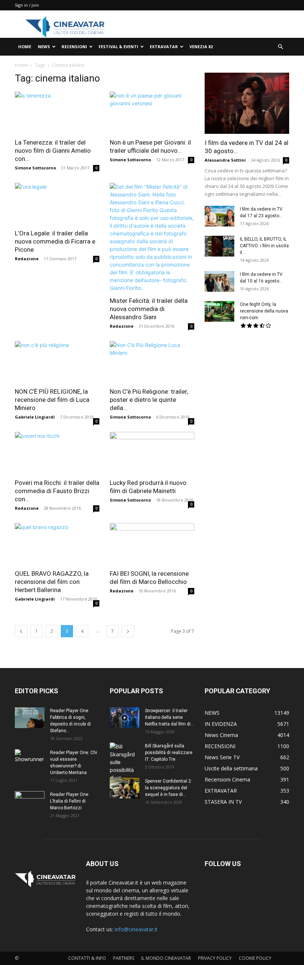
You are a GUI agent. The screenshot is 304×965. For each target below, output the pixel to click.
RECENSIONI (74, 46)
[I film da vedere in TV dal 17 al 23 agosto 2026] (219, 216)
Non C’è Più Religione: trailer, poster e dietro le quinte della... (149, 400)
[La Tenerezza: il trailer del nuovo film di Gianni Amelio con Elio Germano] (57, 112)
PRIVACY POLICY (215, 958)
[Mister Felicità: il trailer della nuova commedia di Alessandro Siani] (152, 237)
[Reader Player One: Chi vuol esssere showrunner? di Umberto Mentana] (29, 759)
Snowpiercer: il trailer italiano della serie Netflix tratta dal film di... (169, 717)
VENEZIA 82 (201, 46)
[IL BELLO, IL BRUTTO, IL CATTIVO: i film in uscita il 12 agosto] (219, 246)
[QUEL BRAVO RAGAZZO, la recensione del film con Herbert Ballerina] (57, 544)
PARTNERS (123, 958)
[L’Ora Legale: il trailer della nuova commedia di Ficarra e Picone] (57, 204)
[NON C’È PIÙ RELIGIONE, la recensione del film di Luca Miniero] (57, 362)
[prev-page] (21, 631)
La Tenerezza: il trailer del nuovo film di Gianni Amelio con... (53, 150)
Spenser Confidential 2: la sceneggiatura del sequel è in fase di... (168, 788)
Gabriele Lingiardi (35, 417)
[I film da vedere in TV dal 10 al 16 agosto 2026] (219, 281)
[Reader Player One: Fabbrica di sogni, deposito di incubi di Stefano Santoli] (29, 717)
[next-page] (128, 631)
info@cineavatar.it (136, 929)
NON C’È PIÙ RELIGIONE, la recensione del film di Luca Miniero (52, 400)
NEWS (44, 46)
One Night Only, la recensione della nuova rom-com (264, 311)
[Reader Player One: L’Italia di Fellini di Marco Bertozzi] (29, 801)
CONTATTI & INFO (87, 958)
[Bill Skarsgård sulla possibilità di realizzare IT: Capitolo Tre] (124, 770)
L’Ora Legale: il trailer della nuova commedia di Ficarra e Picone (55, 241)
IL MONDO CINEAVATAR (166, 958)
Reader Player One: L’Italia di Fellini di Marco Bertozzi (69, 801)
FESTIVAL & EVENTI (118, 46)
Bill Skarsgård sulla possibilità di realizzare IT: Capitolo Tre (168, 752)
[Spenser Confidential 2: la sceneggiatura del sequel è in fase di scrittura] (124, 788)
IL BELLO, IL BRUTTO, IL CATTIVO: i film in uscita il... (264, 246)
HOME (24, 46)
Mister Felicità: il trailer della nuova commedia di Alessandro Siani (149, 309)
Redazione (27, 258)
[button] (280, 46)
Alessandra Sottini (225, 160)
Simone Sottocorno (35, 168)
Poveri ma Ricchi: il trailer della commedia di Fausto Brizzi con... (57, 491)
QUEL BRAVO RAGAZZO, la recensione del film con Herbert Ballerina (52, 582)
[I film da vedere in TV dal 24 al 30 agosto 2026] (247, 103)
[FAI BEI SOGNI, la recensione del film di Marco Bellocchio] (152, 544)
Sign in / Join (27, 5)
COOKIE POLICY (255, 958)
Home (21, 65)
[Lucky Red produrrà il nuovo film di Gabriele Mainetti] (152, 453)
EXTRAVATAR (164, 46)
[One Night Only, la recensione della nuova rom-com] (219, 311)
